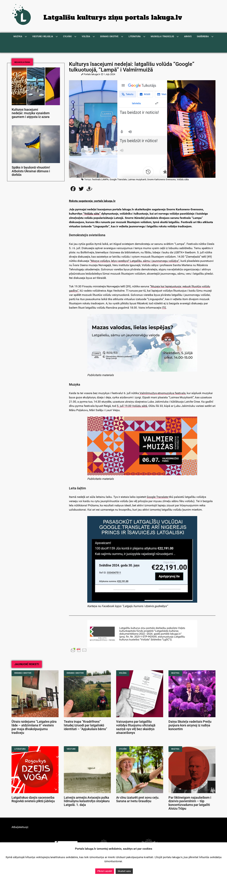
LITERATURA (20, 749)
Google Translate (158, 497)
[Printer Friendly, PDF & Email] (78, 650)
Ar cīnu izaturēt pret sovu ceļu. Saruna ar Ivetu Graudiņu (137, 799)
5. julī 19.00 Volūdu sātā (132, 406)
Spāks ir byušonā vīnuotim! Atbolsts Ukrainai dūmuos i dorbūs (31, 171)
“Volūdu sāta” (91, 213)
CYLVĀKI (123, 749)
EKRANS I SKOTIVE (22, 673)
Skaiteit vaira (124, 871)
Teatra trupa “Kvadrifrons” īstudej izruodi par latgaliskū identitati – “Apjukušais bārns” (85, 725)
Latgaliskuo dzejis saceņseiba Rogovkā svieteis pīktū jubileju (33, 799)
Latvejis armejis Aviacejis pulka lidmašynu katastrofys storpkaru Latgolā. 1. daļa (87, 801)
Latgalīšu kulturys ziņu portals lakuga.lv (112, 17)
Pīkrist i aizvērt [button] (104, 871)
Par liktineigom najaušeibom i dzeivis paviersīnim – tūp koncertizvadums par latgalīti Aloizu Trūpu (189, 803)
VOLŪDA (122, 673)
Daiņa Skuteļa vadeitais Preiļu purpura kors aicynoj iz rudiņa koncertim (189, 725)
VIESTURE (71, 749)
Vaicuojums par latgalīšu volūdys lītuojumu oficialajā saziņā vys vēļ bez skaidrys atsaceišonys (135, 727)
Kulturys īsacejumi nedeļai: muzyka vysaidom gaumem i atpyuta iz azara (31, 113)
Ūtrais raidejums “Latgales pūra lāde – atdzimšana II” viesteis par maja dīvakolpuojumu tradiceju (34, 727)
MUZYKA (175, 673)
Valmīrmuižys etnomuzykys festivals (162, 393)
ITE (164, 307)
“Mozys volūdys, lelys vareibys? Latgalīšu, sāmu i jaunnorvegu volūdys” (134, 261)
